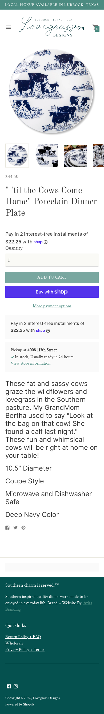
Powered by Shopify (19, 704)
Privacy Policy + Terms (25, 649)
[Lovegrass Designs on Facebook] (9, 686)
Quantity (13, 248)
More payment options (52, 306)
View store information (30, 363)
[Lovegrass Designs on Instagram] (16, 686)
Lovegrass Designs (46, 698)
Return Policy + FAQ (23, 637)
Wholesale (14, 643)
